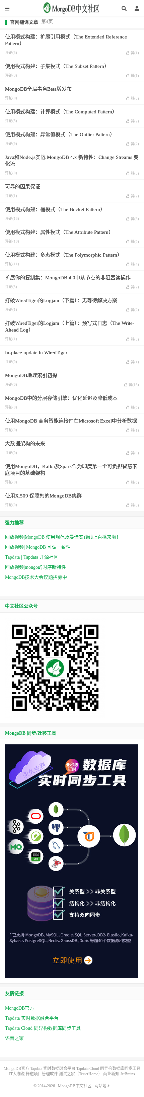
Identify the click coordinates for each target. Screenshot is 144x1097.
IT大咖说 (17, 1074)
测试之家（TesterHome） (80, 1074)
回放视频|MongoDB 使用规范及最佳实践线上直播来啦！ (63, 537)
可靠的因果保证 (22, 186)
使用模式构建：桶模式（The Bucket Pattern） (55, 209)
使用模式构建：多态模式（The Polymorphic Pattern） (63, 255)
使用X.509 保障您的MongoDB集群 (43, 495)
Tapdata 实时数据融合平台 (32, 1018)
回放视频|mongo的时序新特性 (35, 567)
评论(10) (12, 241)
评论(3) (11, 53)
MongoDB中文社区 (72, 10)
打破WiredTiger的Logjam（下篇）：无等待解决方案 (61, 300)
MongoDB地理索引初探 (31, 375)
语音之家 (14, 1038)
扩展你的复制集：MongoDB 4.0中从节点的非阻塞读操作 (68, 277)
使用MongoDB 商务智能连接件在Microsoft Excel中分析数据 (71, 421)
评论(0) (11, 98)
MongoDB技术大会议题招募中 (36, 577)
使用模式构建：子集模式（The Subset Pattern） (57, 66)
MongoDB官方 (19, 1008)
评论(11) (12, 264)
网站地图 (102, 1086)
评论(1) (11, 196)
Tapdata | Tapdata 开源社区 (31, 557)
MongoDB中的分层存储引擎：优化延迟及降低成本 (61, 398)
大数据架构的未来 (25, 443)
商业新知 (111, 1074)
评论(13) (12, 218)
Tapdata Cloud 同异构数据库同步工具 (43, 1028)
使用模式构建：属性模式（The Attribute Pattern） (59, 232)
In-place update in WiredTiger (36, 352)
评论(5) (11, 121)
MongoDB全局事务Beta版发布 (38, 89)
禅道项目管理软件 (42, 1074)
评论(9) (11, 144)
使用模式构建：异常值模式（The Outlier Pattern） (60, 134)
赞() (135, 53)
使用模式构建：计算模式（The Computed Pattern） (61, 111)
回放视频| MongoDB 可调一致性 (38, 547)
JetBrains (127, 1074)
